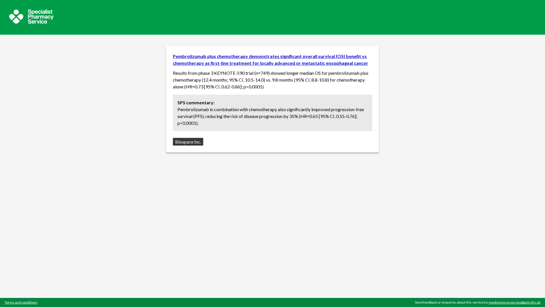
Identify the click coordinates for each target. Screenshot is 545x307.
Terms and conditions (21, 302)
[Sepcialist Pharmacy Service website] (31, 22)
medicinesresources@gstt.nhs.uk (514, 302)
